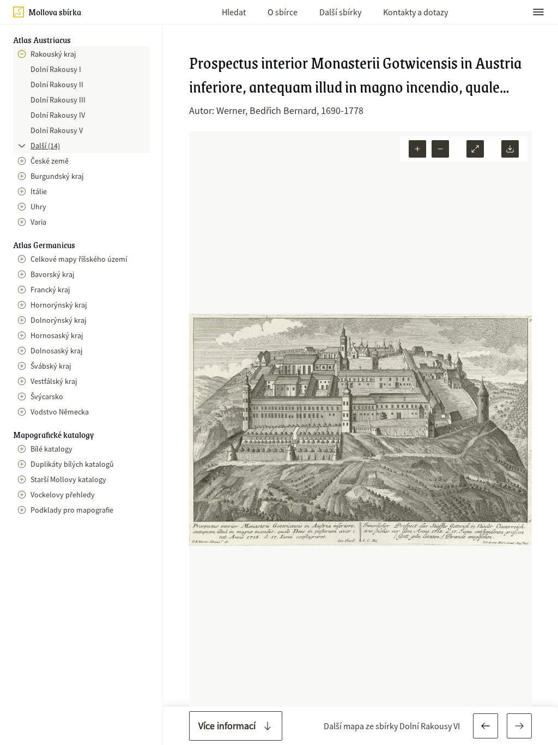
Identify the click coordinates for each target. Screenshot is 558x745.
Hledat (234, 12)
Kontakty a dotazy (415, 12)
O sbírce (283, 12)
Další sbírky (340, 12)
